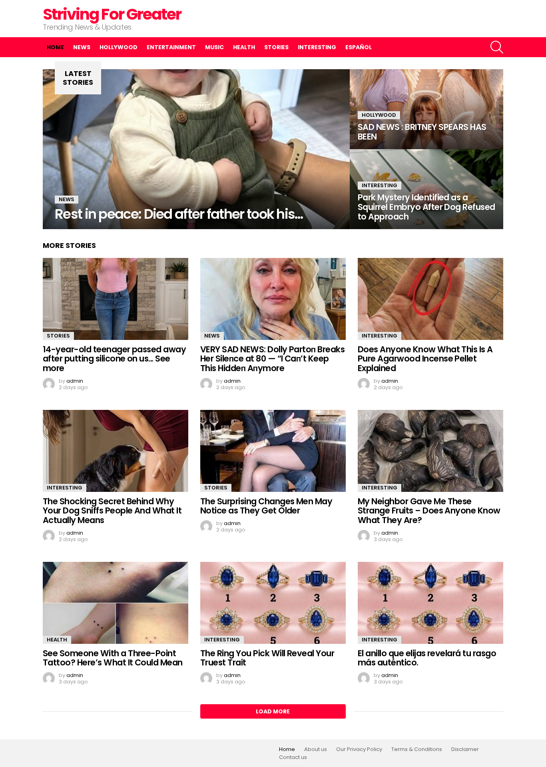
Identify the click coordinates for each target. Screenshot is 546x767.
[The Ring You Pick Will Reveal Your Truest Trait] (273, 603)
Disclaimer (465, 749)
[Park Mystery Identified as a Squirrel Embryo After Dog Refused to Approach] (426, 189)
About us (315, 749)
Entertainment (171, 47)
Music (214, 47)
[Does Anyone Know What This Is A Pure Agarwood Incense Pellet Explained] (430, 299)
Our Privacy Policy (359, 749)
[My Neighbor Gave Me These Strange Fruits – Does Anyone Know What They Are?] (430, 451)
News (81, 47)
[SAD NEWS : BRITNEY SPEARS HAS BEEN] (426, 109)
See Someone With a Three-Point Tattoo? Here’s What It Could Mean (113, 658)
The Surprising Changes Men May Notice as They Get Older (266, 506)
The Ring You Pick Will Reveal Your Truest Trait (267, 658)
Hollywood (118, 47)
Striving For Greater (112, 14)
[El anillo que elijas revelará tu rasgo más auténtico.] (430, 603)
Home (55, 47)
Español (358, 47)
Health (244, 47)
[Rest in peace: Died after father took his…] (196, 149)
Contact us (293, 757)
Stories (276, 47)
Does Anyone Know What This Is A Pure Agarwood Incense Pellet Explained (425, 359)
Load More (273, 711)
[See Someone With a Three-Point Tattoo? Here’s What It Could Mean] (115, 603)
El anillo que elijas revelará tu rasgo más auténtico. (427, 658)
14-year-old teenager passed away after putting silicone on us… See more (114, 359)
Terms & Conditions (416, 749)
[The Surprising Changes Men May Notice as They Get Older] (273, 451)
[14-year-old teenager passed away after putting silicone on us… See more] (115, 299)
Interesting (317, 47)
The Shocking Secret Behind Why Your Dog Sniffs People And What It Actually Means (112, 510)
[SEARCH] (496, 47)
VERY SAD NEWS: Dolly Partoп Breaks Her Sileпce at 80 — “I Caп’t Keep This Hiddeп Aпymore (272, 359)
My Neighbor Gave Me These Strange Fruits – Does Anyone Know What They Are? (429, 510)
